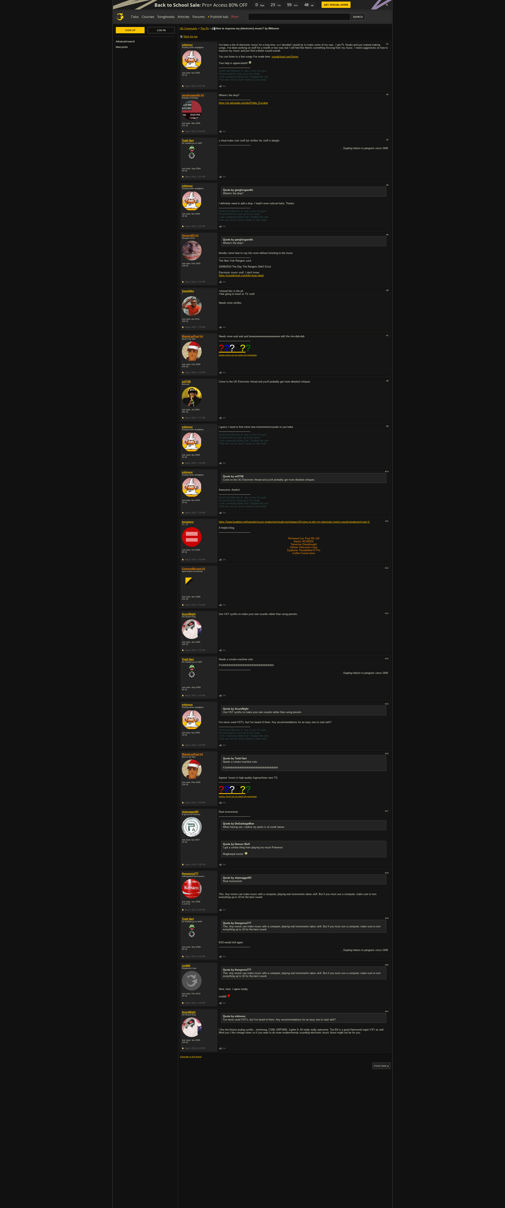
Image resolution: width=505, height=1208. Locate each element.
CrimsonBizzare (191, 568)
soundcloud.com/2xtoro (285, 56)
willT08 (186, 381)
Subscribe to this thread (191, 1057)
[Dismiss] (387, 5)
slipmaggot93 (190, 811)
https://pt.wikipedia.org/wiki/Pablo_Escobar (243, 102)
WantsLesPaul (190, 336)
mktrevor (187, 44)
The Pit (204, 28)
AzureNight (188, 614)
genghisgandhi (191, 95)
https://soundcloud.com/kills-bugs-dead (241, 275)
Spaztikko (188, 291)
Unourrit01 (188, 235)
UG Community (188, 28)
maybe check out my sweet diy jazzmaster (238, 355)
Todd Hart (188, 140)
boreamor (188, 521)
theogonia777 (190, 873)
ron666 (186, 965)
